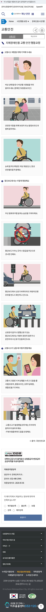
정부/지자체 (6, 564)
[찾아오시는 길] (25, 584)
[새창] (23, 454)
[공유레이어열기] (35, 30)
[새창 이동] (17, 596)
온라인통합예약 (6, 7)
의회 (4, 552)
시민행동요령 (22, 21)
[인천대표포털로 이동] (16, 14)
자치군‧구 (6, 546)
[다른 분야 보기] (32, 14)
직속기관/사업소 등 (9, 540)
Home (11, 21)
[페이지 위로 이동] (41, 607)
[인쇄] (42, 30)
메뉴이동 (3, 21)
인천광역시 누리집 (8, 534)
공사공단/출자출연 (9, 558)
